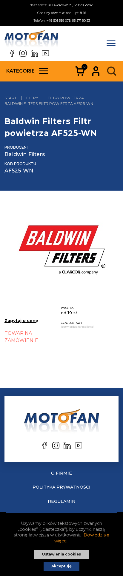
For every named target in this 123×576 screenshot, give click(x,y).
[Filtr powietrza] (61, 251)
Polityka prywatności (61, 487)
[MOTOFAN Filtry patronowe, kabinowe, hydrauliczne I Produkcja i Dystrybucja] (31, 40)
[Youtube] (45, 53)
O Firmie (61, 473)
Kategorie (20, 71)
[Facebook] (12, 53)
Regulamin (62, 501)
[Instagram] (23, 53)
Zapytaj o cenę (21, 320)
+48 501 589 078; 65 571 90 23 (68, 21)
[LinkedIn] (34, 53)
